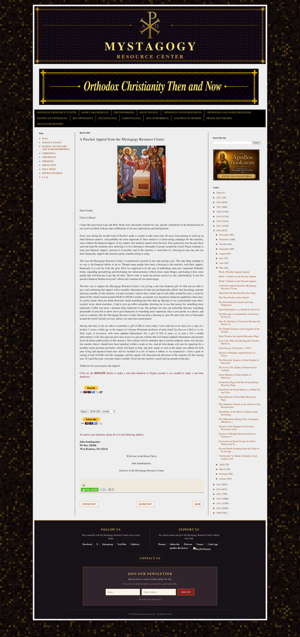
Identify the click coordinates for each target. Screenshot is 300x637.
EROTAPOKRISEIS (124, 112)
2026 (219, 192)
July (221, 258)
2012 (219, 498)
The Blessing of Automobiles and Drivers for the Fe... (239, 315)
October (223, 244)
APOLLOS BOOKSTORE (50, 124)
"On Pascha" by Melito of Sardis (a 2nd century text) (238, 457)
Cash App (213, 544)
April (222, 464)
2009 (219, 512)
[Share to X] (106, 489)
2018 (219, 221)
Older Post (145, 504)
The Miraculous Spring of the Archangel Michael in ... (238, 420)
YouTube (121, 544)
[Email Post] (83, 484)
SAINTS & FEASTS (51, 142)
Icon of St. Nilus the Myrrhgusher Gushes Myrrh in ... (239, 342)
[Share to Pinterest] (112, 489)
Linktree (135, 544)
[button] (8, 623)
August (223, 253)
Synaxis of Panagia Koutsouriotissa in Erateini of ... (237, 435)
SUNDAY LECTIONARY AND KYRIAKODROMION (56, 148)
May (221, 267)
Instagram (107, 544)
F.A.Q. (45, 177)
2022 (219, 202)
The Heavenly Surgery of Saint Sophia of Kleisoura (239, 361)
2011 (219, 503)
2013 (219, 493)
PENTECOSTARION (52, 173)
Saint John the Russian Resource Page (237, 292)
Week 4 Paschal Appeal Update (234, 271)
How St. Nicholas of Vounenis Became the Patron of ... (239, 323)
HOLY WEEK (49, 169)
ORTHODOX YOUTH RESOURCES (183, 112)
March (222, 469)
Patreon (188, 544)
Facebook (87, 544)
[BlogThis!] (103, 489)
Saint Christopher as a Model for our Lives (239, 309)
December (224, 234)
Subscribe (175, 544)
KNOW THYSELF (149, 112)
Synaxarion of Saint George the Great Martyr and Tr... (237, 442)
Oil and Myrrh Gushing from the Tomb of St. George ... (239, 450)
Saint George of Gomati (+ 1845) (235, 347)
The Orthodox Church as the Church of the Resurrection (239, 405)
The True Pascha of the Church (234, 297)
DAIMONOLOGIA (131, 118)
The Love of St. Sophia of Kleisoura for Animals (238, 369)
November (224, 239)
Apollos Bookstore (178, 548)
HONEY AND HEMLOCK (95, 112)
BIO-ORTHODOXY (83, 118)
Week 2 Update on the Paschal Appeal (237, 281)
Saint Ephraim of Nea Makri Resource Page (237, 398)
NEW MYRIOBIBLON (157, 118)
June (221, 262)
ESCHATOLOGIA (107, 118)
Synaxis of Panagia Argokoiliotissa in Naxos (237, 354)
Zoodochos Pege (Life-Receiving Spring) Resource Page (239, 383)
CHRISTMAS (48, 153)
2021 (219, 206)
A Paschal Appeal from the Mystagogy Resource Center (238, 287)
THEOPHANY (49, 157)
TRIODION (47, 161)
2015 (219, 484)
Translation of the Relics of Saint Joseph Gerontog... (238, 413)
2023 (219, 197)
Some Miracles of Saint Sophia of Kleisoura (235, 376)
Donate (162, 544)
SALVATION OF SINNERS (187, 118)
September (224, 248)
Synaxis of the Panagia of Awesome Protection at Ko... (236, 428)
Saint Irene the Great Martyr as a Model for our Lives (239, 391)
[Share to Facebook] (109, 489)
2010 (219, 508)
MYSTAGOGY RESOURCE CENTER (56, 112)
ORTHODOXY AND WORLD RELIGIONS (229, 112)
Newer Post (89, 504)
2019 (219, 216)
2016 (219, 230)
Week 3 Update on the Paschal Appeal (237, 276)
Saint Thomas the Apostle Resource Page (239, 336)
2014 (219, 489)
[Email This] (100, 489)
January (223, 478)
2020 (219, 211)
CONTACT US (150, 558)
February (224, 473)
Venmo (199, 544)
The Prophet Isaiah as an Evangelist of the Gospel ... (239, 330)
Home (198, 504)
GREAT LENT (49, 165)
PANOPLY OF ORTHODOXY (52, 118)
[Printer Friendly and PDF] (89, 490)
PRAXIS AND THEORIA (219, 118)
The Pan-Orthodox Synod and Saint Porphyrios (236, 303)
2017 (219, 225)
